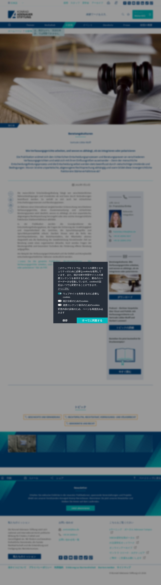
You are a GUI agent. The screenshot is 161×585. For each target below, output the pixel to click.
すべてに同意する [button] (92, 320)
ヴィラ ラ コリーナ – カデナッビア (127, 552)
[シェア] (10, 210)
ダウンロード (125, 297)
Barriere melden (106, 567)
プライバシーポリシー (40, 567)
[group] (22, 448)
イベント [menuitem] (88, 24)
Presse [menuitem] (126, 24)
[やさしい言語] (108, 3)
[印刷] (10, 199)
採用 (66, 2)
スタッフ (75, 2)
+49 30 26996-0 (69, 534)
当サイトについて (17, 567)
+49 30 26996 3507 (122, 236)
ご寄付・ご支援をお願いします (125, 557)
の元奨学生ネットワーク (122, 542)
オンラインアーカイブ (121, 547)
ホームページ (15, 31)
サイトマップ (124, 567)
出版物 (28, 31)
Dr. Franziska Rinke (120, 206)
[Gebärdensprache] (116, 3)
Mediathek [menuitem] (50, 24)
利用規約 (59, 567)
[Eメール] (10, 205)
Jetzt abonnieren (80, 508)
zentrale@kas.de (70, 529)
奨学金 (85, 2)
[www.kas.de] (20, 14)
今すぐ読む (125, 371)
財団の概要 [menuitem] (146, 24)
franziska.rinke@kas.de (124, 231)
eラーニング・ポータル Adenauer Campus (130, 529)
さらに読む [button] (63, 288)
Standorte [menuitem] (108, 24)
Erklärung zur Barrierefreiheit (81, 567)
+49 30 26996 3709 (122, 240)
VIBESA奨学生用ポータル (122, 537)
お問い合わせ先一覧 (69, 539)
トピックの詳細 (125, 327)
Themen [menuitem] (30, 24)
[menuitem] (12, 25)
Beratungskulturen (44, 31)
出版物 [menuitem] (69, 24)
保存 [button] (65, 320)
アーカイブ (97, 2)
